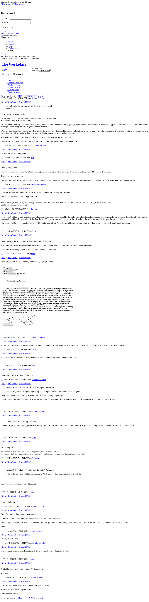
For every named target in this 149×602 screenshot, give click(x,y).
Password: (4, 23)
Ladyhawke (36, 458)
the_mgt (34, 209)
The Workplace (14, 64)
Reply (4, 102)
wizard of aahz (36, 531)
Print (28, 102)
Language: (5, 27)
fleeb (32, 158)
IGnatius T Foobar (38, 98)
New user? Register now (10, 34)
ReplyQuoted (12, 102)
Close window (6, 4)
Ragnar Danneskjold (39, 146)
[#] (2, 98)
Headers (22, 102)
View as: (35, 70)
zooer (33, 254)
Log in (3, 31)
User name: (5, 18)
